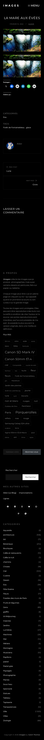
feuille (24, 371)
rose (17, 418)
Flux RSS (7, 335)
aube (25, 341)
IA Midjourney (9, 616)
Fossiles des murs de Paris (15, 598)
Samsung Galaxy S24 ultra (17, 423)
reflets (8, 418)
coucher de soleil (31, 365)
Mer (5, 639)
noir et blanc (11, 401)
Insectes (7, 621)
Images (11, 5)
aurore (33, 341)
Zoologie (7, 720)
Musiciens (7, 653)
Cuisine (6, 576)
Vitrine (23, 437)
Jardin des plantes (13, 385)
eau (16, 371)
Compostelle (17, 365)
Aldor (31, 24)
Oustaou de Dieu (11, 406)
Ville (5, 711)
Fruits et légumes (11, 603)
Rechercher (12, 470)
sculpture (7, 428)
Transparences (9, 707)
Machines (7, 634)
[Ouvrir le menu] (33, 5)
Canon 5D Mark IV (20, 352)
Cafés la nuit (8, 557)
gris (6, 381)
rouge (26, 418)
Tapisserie (7, 702)
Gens (5, 607)
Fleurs (6, 594)
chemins (7, 562)
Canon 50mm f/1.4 (18, 359)
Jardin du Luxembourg (12, 391)
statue (7, 437)
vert (15, 437)
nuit (36, 401)
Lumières (7, 630)
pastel (6, 662)
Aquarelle (7, 530)
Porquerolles (25, 412)
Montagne (8, 648)
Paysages (7, 671)
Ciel (5, 571)
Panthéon (26, 406)
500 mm (7, 341)
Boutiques (8, 548)
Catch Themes (34, 735)
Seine (17, 428)
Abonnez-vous (31, 452)
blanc (7, 346)
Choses (6, 567)
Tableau (6, 698)
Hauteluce (16, 381)
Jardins (6, 625)
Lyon (15, 396)
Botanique (8, 544)
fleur (33, 370)
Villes (5, 716)
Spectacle (7, 689)
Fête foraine (8, 589)
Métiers (6, 643)
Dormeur (7, 371)
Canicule (25, 346)
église (31, 437)
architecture (8, 535)
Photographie (9, 675)
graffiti (6, 612)
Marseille (24, 396)
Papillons (7, 657)
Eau (5, 117)
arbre (17, 341)
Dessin (6, 580)
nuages (26, 401)
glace (28, 127)
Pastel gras (8, 666)
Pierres (6, 680)
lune (7, 396)
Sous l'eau (7, 684)
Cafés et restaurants (12, 553)
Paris (8, 412)
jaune (27, 390)
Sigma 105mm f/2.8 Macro (16, 433)
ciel (6, 365)
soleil (33, 433)
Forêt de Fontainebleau (13, 127)
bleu (16, 346)
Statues (6, 693)
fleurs (7, 376)
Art (4, 539)
